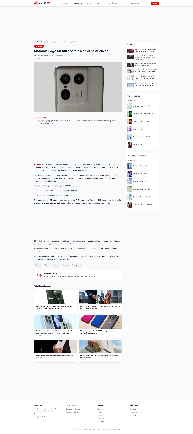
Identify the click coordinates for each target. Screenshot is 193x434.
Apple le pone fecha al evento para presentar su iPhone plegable (146, 84)
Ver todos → (131, 100)
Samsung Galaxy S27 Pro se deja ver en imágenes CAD (145, 64)
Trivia (97, 3)
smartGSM (59, 55)
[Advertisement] (78, 145)
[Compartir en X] (42, 58)
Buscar (155, 3)
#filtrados (47, 265)
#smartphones (76, 265)
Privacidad (133, 412)
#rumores (66, 265)
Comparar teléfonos (73, 409)
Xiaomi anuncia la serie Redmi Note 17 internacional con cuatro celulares (145, 78)
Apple (100, 412)
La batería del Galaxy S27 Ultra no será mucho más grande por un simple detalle (146, 57)
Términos (133, 415)
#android (38, 265)
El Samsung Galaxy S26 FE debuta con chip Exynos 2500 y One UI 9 (146, 70)
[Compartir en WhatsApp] (44, 58)
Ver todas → (102, 422)
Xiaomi (100, 415)
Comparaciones (77, 3)
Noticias (89, 3)
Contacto (133, 409)
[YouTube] (116, 3)
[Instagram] (113, 3)
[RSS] (119, 3)
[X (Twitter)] (110, 3)
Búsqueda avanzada (73, 412)
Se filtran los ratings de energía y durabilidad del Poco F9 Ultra (145, 50)
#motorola (56, 265)
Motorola (43, 42)
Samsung (101, 409)
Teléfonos (65, 3)
